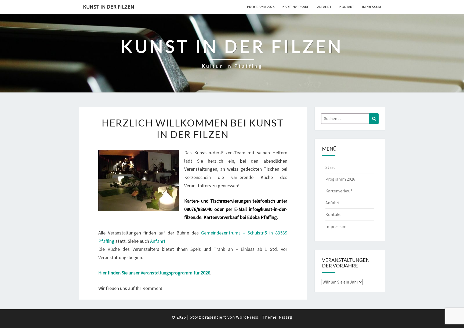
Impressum (371, 6)
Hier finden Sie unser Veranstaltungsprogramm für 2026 (154, 273)
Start (330, 167)
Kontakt (346, 6)
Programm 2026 (260, 6)
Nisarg (285, 317)
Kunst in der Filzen (108, 6)
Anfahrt (324, 6)
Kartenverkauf (295, 6)
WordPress (247, 317)
